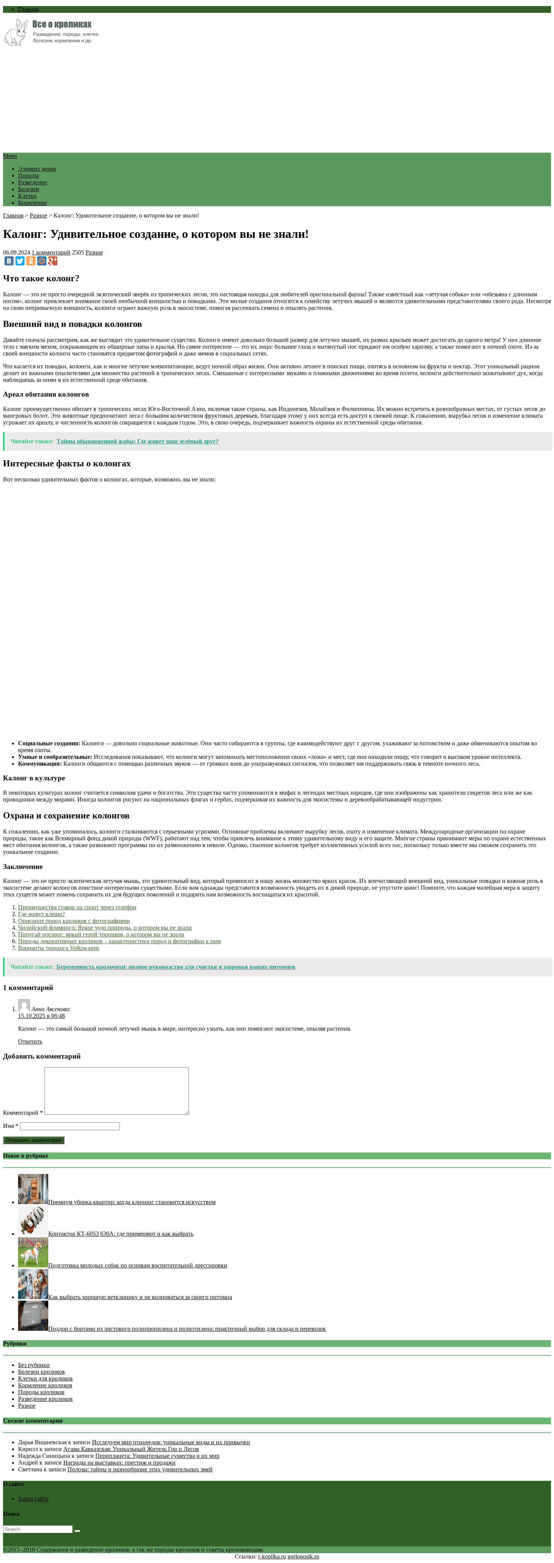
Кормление (32, 202)
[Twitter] (19, 260)
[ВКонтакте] (9, 260)
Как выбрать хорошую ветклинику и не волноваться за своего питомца (140, 1297)
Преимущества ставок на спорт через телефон (77, 907)
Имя (10, 1126)
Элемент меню (37, 168)
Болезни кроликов (41, 1371)
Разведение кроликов (45, 1399)
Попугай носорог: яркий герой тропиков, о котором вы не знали (101, 934)
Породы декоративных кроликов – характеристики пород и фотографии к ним (119, 941)
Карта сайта (33, 1499)
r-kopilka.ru (272, 1556)
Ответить (30, 1041)
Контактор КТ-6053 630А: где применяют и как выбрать (120, 1233)
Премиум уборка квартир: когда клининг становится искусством (132, 1202)
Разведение (32, 182)
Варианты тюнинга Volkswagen (58, 948)
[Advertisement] (229, 100)
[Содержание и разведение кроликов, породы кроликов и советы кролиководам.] (50, 43)
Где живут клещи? (41, 914)
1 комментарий (51, 252)
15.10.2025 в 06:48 (41, 1016)
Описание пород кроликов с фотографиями (74, 921)
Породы (28, 175)
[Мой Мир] (41, 260)
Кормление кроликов (45, 1385)
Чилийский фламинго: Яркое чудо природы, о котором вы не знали (105, 927)
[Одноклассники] (30, 260)
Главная (28, 9)
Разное (38, 215)
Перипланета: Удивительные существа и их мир (157, 1456)
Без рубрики (34, 1365)
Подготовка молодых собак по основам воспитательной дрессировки (137, 1265)
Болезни (28, 189)
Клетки (27, 196)
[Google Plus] (52, 260)
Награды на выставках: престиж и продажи (119, 1462)
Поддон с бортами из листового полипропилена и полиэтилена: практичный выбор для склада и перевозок (187, 1328)
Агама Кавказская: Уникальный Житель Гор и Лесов (131, 1449)
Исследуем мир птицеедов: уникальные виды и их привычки (171, 1442)
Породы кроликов (41, 1392)
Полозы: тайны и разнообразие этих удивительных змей (140, 1469)
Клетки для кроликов (45, 1378)
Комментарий (23, 1112)
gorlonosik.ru (303, 1556)
